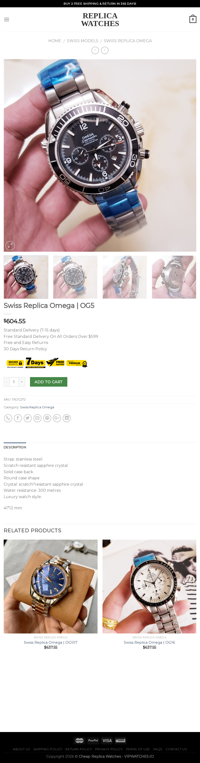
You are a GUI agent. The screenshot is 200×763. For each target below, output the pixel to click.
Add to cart (48, 382)
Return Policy (78, 749)
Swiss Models (82, 41)
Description (15, 447)
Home (54, 41)
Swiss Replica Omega (128, 41)
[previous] (13, 155)
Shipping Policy (47, 749)
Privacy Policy (109, 749)
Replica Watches (100, 19)
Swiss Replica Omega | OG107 (50, 642)
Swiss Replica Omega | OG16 (149, 642)
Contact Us (176, 749)
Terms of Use (138, 749)
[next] (186, 155)
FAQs (157, 749)
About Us (21, 749)
